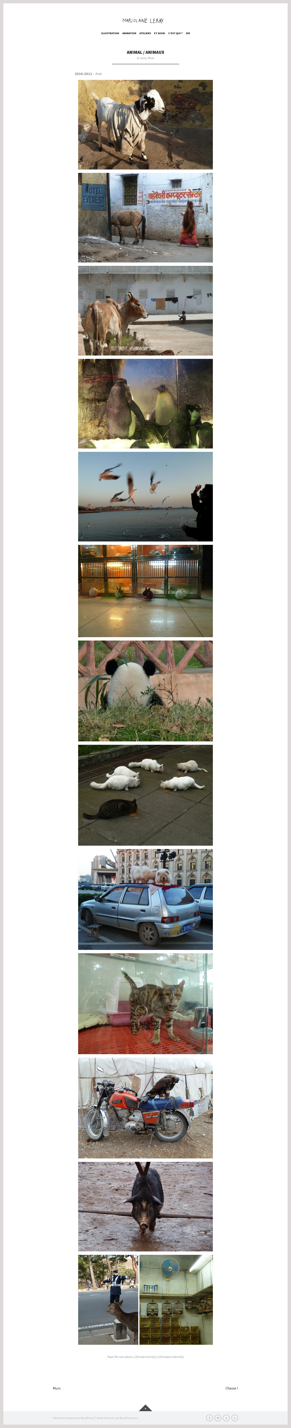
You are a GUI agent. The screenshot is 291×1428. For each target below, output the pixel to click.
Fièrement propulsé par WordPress (73, 1418)
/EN (188, 33)
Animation (129, 33)
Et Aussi (141, 58)
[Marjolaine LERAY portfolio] (145, 21)
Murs (57, 1388)
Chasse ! (231, 1388)
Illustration (110, 33)
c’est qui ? (175, 33)
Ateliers (145, 33)
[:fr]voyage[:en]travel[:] (171, 1357)
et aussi (159, 33)
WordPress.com (129, 1418)
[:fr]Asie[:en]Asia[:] (145, 1357)
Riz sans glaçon (124, 1357)
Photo (151, 58)
